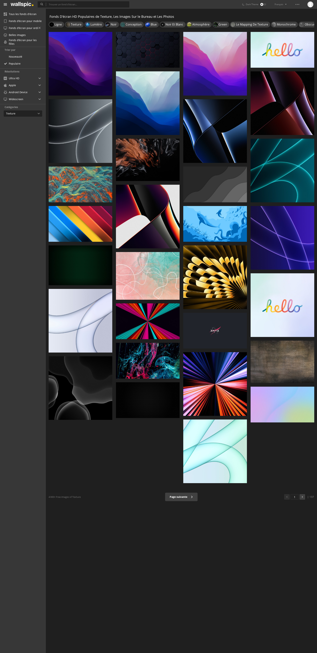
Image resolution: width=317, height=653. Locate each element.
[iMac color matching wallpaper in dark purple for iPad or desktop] (282, 238)
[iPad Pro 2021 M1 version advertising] (215, 384)
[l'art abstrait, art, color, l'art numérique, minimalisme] (148, 160)
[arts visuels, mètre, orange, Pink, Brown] (148, 276)
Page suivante (179, 497)
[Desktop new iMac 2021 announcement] (282, 50)
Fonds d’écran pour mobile (25, 21)
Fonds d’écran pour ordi (23, 28)
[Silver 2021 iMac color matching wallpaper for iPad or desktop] (80, 321)
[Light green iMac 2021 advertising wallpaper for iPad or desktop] (215, 451)
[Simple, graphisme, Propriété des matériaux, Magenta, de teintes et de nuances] (80, 224)
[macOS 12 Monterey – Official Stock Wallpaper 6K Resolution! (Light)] (215, 64)
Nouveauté (15, 56)
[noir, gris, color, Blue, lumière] (148, 50)
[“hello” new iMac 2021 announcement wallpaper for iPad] (282, 305)
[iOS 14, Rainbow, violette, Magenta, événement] (282, 404)
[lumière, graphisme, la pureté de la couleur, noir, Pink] (148, 321)
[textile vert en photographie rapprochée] (80, 265)
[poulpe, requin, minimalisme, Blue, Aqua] (215, 224)
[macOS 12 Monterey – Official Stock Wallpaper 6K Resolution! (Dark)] (80, 64)
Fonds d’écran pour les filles (23, 42)
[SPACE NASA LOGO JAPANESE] (215, 331)
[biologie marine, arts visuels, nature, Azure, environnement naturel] (80, 184)
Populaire (15, 63)
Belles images (17, 35)
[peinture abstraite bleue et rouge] (148, 361)
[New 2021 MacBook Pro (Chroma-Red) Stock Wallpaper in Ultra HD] (148, 216)
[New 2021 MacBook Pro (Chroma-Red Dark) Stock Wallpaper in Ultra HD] (282, 103)
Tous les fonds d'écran (23, 14)
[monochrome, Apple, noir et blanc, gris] (215, 184)
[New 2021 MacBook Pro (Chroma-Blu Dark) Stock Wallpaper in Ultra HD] (215, 131)
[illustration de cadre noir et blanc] (148, 400)
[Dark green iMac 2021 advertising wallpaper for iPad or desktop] (282, 170)
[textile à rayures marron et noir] (282, 362)
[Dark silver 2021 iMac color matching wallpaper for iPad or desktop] (80, 131)
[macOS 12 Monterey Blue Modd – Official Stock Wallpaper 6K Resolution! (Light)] (148, 103)
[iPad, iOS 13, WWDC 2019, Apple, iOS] (80, 388)
